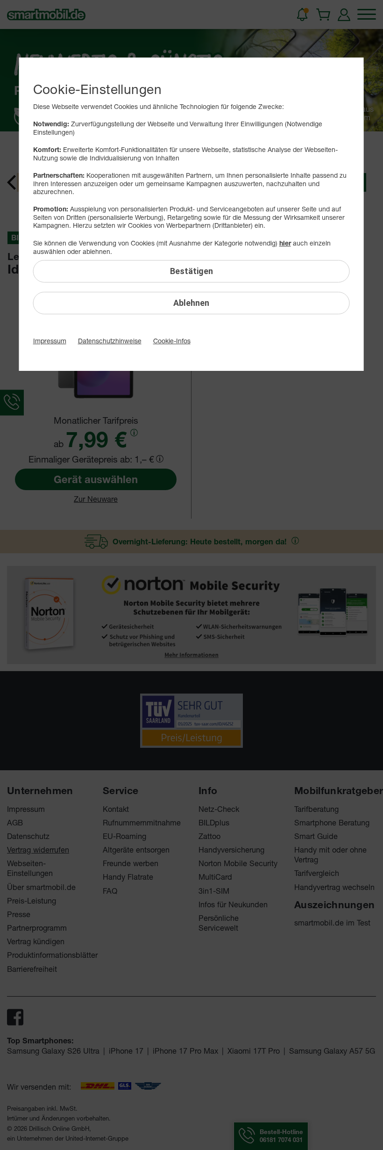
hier (285, 243)
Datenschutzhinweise (110, 341)
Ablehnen (191, 303)
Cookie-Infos (172, 341)
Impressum (49, 341)
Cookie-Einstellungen (97, 89)
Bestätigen (191, 271)
